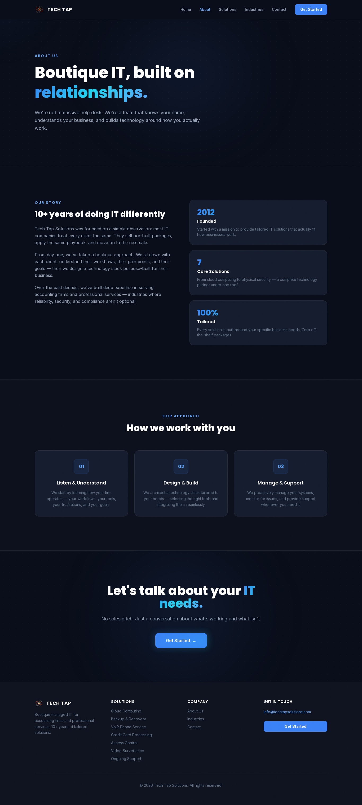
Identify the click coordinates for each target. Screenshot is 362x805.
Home (185, 9)
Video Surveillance (127, 750)
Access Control (124, 742)
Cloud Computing (126, 711)
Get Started (311, 9)
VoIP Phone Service (128, 727)
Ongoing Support (126, 758)
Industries (254, 9)
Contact (279, 9)
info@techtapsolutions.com (287, 712)
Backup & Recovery (128, 719)
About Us (195, 711)
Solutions (227, 9)
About (205, 9)
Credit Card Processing (131, 735)
